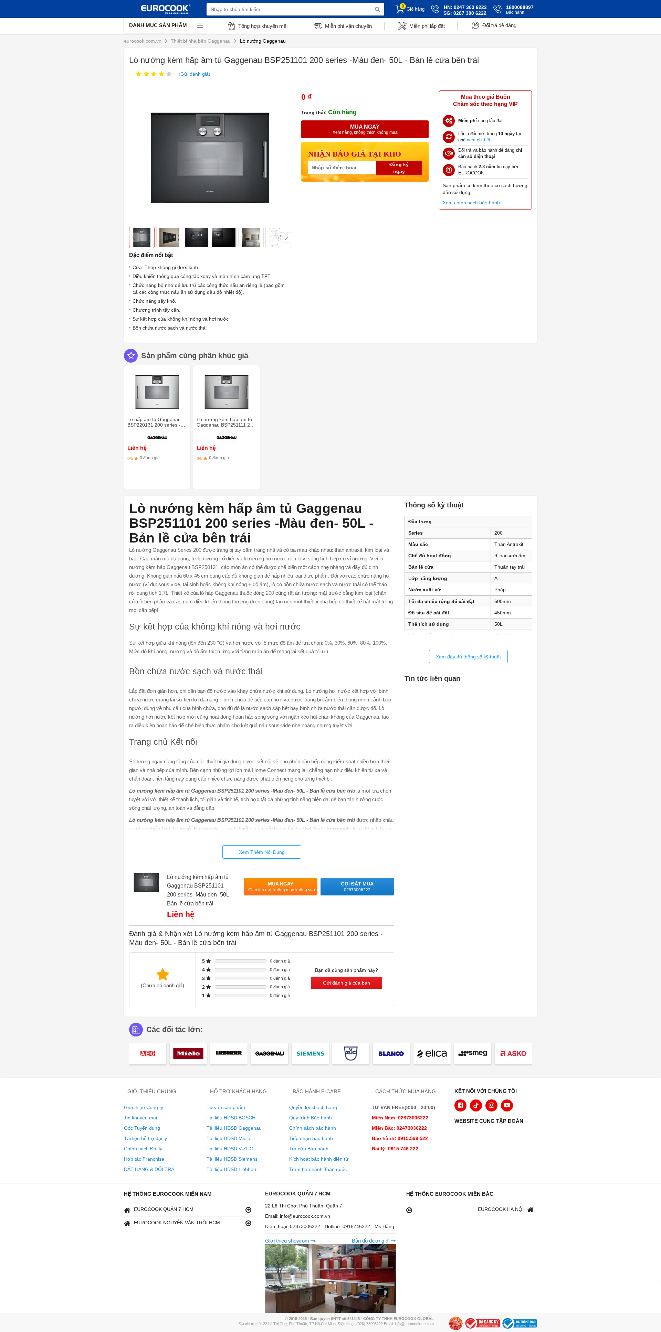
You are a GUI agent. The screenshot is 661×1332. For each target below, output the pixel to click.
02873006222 (306, 1226)
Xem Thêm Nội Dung (262, 852)
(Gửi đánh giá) (194, 74)
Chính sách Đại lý (143, 1148)
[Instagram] (491, 1105)
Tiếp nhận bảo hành (311, 1138)
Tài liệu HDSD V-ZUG (230, 1148)
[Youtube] (507, 1105)
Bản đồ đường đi (371, 1241)
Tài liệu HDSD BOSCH (231, 1117)
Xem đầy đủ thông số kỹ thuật (468, 656)
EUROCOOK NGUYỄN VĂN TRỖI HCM (177, 1222)
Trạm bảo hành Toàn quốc (318, 1169)
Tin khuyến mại (140, 1117)
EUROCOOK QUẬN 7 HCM (163, 1209)
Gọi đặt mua (357, 886)
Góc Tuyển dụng (142, 1128)
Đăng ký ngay (399, 168)
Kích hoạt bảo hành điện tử (318, 1159)
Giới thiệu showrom (288, 1241)
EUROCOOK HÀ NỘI (501, 1209)
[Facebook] (460, 1105)
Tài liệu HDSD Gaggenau (234, 1128)
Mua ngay (281, 886)
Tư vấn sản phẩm (226, 1107)
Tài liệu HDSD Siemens (232, 1159)
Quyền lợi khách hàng (313, 1107)
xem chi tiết (478, 139)
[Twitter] (476, 1105)
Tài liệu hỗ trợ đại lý (145, 1138)
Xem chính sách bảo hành (471, 202)
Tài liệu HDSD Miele (228, 1138)
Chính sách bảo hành (312, 1128)
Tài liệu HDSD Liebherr (232, 1169)
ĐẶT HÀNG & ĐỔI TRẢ (149, 1169)
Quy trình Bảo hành (310, 1117)
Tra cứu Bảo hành (308, 1148)
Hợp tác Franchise (144, 1159)
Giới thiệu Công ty (143, 1107)
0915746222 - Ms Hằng (368, 1226)
